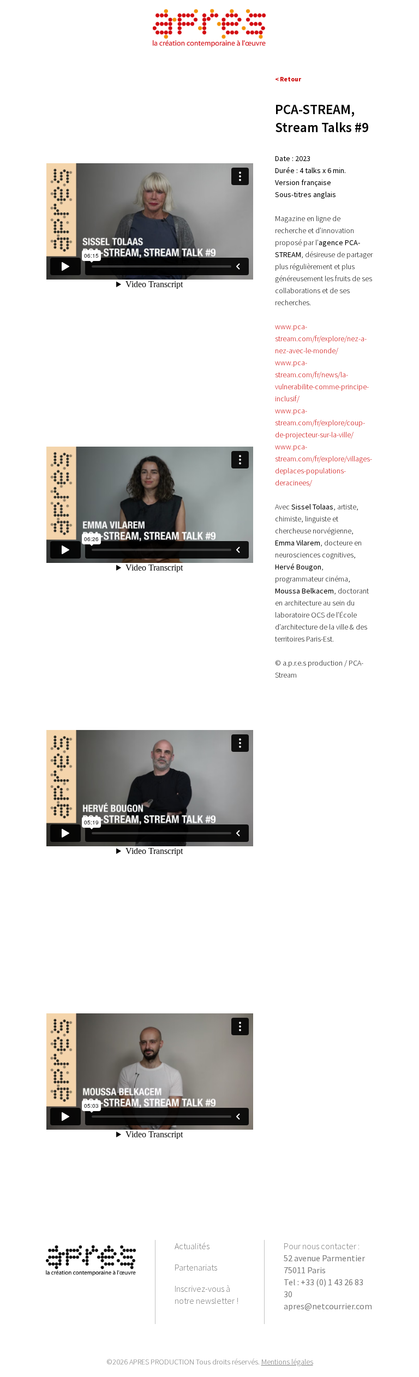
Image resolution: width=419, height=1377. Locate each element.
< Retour (288, 79)
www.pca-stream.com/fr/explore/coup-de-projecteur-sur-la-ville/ (320, 423)
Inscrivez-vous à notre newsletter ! (206, 1294)
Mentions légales (287, 1362)
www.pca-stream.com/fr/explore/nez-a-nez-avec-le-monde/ (321, 338)
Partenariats (196, 1267)
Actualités (192, 1246)
